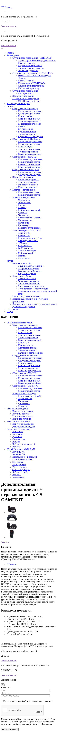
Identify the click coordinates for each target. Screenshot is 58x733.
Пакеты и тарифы (26, 63)
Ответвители (24, 202)
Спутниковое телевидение (25, 91)
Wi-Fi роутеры (25, 245)
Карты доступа (25, 146)
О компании (13, 309)
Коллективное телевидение (25, 98)
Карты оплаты (25, 116)
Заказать (5, 542)
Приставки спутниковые (30, 111)
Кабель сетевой (25, 253)
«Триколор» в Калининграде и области (37, 60)
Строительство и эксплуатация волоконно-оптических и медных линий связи (37, 291)
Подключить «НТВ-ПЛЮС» (31, 83)
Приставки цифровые (28, 179)
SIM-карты (23, 243)
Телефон (5, 693)
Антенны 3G (24, 235)
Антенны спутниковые (29, 119)
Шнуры (21, 205)
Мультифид (23, 223)
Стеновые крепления (28, 121)
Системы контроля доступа (31, 286)
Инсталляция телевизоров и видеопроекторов (34, 304)
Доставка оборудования (23, 306)
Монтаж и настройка (22, 263)
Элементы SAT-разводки (24, 393)
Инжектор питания (27, 187)
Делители (22, 212)
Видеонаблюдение (27, 273)
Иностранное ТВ (26, 93)
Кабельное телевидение (23, 190)
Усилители (23, 215)
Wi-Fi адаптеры (25, 248)
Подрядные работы (21, 276)
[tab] (12, 512)
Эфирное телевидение (23, 96)
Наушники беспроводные (30, 136)
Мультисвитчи (25, 220)
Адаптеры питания (27, 131)
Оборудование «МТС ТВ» (25, 157)
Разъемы (22, 207)
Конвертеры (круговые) (29, 124)
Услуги (10, 261)
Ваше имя (6, 687)
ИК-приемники (25, 129)
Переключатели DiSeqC (29, 217)
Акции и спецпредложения (31, 68)
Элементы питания (27, 134)
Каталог (10, 106)
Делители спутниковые (29, 228)
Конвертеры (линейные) (29, 167)
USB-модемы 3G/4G (28, 240)
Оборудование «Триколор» (25, 108)
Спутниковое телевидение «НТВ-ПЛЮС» (32, 73)
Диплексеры (24, 225)
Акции (10, 311)
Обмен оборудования (28, 70)
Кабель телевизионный (29, 210)
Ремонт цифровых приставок (26, 296)
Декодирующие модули (29, 113)
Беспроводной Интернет (18, 103)
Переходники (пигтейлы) (30, 238)
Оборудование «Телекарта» (25, 169)
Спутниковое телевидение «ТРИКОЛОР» (32, 58)
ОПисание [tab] (12, 564)
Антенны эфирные (27, 182)
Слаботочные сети (27, 278)
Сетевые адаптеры (27, 250)
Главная (10, 53)
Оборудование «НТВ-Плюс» (26, 139)
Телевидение (13, 55)
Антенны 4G (24, 233)
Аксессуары (24, 258)
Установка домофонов (28, 281)
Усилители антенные (28, 184)
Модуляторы (24, 200)
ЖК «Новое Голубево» (29, 101)
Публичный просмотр (28, 88)
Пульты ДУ (23, 126)
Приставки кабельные (28, 192)
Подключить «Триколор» (30, 65)
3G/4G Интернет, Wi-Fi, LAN (26, 230)
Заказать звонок (8, 26)
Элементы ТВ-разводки (23, 197)
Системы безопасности (29, 283)
